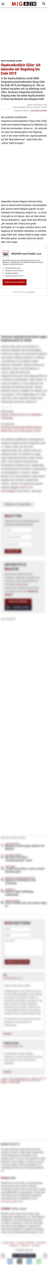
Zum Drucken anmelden (39, 111)
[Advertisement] (24, 33)
